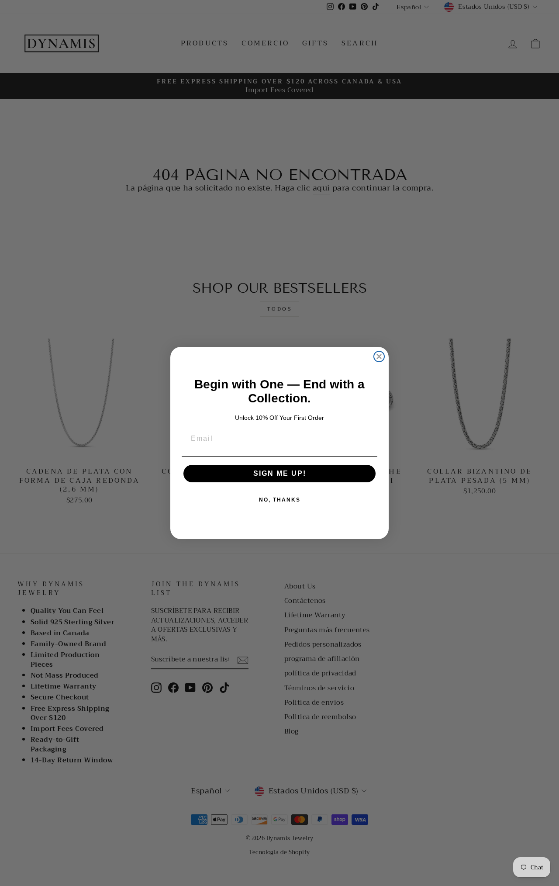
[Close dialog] (379, 356)
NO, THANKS (279, 500)
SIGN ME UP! (279, 473)
